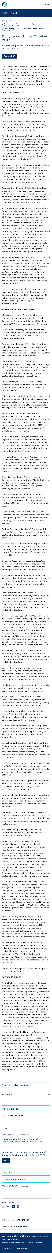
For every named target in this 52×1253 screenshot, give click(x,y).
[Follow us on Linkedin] (23, 1220)
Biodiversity (8, 1135)
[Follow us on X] (13, 1220)
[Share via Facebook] (8, 1206)
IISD (4, 1226)
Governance (23, 1135)
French (14, 13)
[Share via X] (3, 1206)
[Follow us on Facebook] (18, 1220)
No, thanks (22, 1248)
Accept (7, 1248)
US (3, 1115)
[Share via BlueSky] (18, 1206)
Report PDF (9, 56)
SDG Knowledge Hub (19, 1226)
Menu (47, 4)
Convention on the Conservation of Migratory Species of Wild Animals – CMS (22, 1140)
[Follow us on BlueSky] (28, 1220)
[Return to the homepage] (4, 4)
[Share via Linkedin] (13, 1206)
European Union (16, 1115)
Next (6, 1160)
